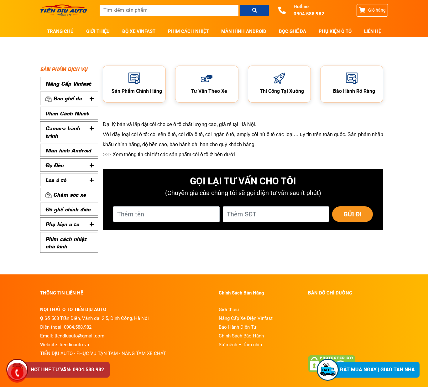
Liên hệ (372, 31)
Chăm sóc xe (69, 194)
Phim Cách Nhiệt (188, 31)
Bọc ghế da (292, 31)
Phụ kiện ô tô (335, 31)
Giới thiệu (98, 31)
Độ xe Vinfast (138, 31)
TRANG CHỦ (60, 31)
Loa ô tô (55, 179)
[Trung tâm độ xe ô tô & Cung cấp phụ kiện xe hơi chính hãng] (65, 10)
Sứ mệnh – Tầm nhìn (240, 344)
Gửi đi (352, 214)
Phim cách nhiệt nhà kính (65, 242)
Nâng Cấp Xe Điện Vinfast (246, 318)
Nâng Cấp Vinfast (68, 83)
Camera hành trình (62, 132)
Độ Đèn (54, 165)
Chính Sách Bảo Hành (241, 336)
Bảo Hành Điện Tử (237, 327)
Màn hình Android (243, 31)
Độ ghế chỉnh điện (68, 209)
